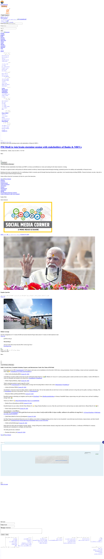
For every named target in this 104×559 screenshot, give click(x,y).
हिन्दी (2, 36)
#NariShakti (36, 396)
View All (3, 296)
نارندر (5, 16)
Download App (7, 346)
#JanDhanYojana (15, 420)
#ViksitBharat (14, 371)
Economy (3, 181)
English (2, 33)
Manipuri (3, 47)
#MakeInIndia (58, 384)
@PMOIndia (97, 412)
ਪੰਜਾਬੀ (2, 51)
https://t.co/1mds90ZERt (33, 400)
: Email (4, 524)
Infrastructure (4, 188)
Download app (4, 4)
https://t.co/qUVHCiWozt (42, 420)
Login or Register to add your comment (10, 194)
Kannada (3, 39)
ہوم (2, 140)
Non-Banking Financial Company (9, 192)
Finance (2, 187)
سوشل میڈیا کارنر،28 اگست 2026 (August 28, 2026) (15, 234)
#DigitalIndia (8, 391)
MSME (2, 191)
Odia (2, 48)
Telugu (2, 41)
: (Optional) (6, 527)
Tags (2, 179)
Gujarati (2, 34)
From (2, 26)
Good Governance (5, 184)
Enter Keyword (4, 23)
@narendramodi (19, 370)
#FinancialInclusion (24, 420)
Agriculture (3, 190)
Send (7, 534)
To (1, 28)
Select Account (4, 484)
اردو (2, 50)
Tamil (2, 43)
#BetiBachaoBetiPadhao (48, 396)
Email (3, 521)
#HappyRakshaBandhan (21, 400)
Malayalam (3, 40)
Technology (3, 185)
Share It (2, 442)
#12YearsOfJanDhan (89, 412)
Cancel (2, 534)
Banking (3, 180)
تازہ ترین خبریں (6, 141)
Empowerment (4, 183)
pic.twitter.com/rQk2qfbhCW (24, 371)
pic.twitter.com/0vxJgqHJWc (11, 413)
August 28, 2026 (25, 374)
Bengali (2, 37)
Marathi (2, 44)
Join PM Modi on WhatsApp (7, 164)
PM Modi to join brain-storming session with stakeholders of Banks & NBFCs (41, 147)
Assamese (3, 45)
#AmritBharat (31, 378)
